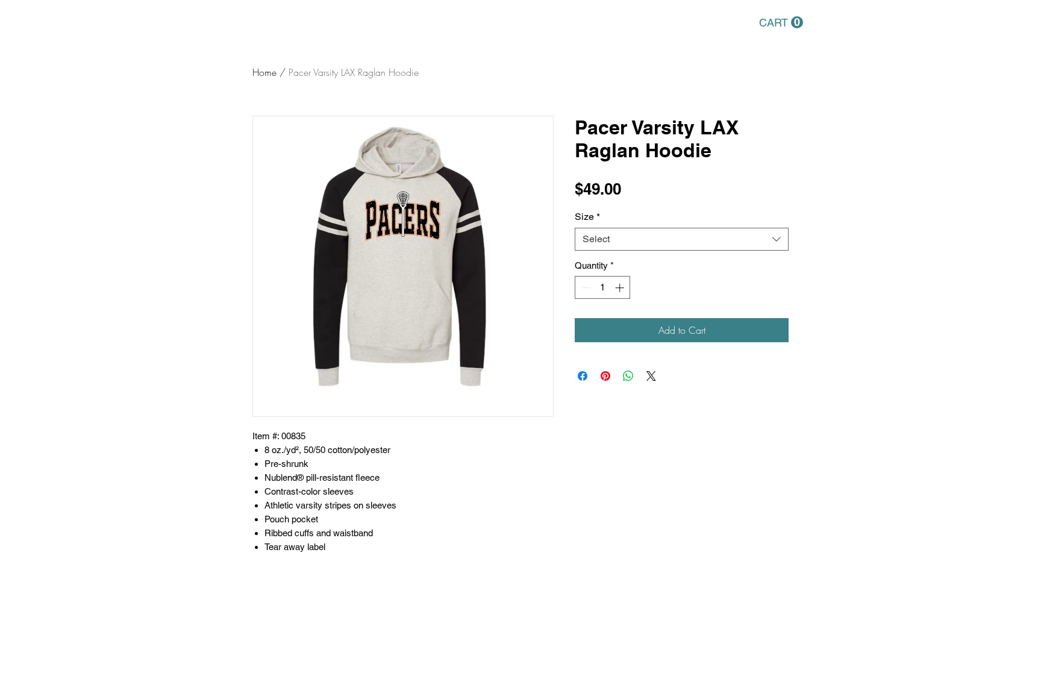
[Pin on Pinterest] (605, 376)
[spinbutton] (603, 288)
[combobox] (682, 239)
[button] (781, 22)
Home (264, 72)
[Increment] (621, 288)
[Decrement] (585, 288)
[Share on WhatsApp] (628, 376)
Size (587, 216)
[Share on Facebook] (582, 376)
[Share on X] (651, 376)
